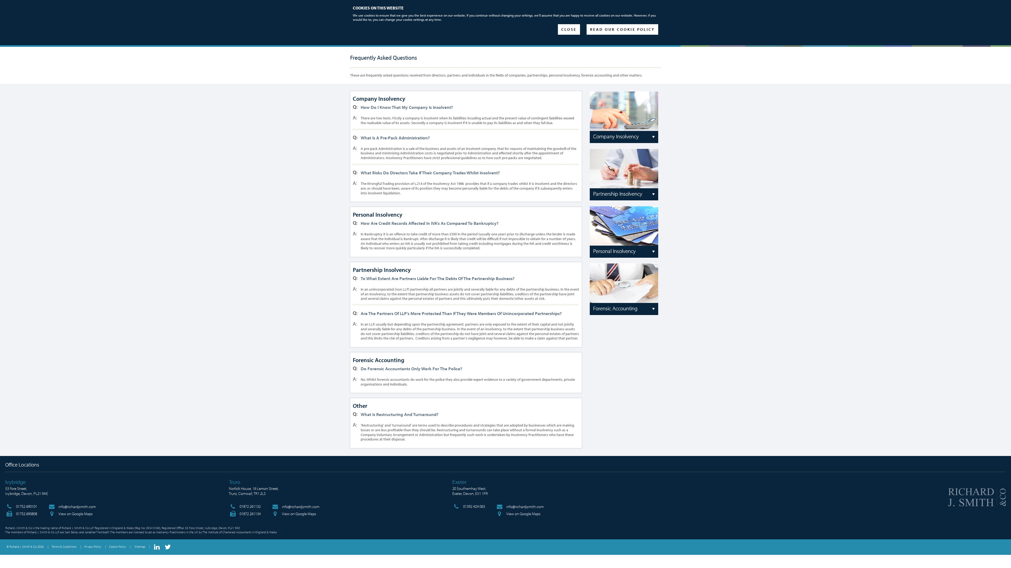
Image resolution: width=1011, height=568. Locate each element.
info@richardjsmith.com (77, 506)
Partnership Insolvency (617, 193)
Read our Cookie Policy (622, 29)
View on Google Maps (75, 513)
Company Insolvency (616, 136)
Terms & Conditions (64, 547)
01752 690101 (26, 506)
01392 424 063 (474, 506)
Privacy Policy (92, 547)
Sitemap (140, 547)
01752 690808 (26, 513)
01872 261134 (250, 513)
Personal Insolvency (614, 250)
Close (569, 29)
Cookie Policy (117, 547)
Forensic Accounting (615, 308)
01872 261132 (250, 506)
